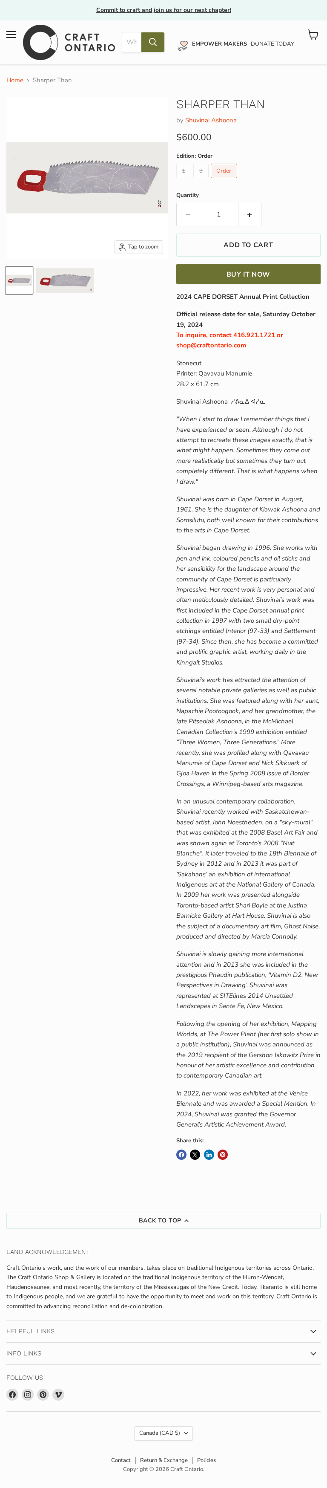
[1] (185, 180)
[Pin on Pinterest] (223, 1155)
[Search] (152, 42)
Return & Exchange (164, 1460)
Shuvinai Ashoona (211, 120)
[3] (202, 180)
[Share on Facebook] (181, 1155)
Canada (159, 1433)
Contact (121, 1460)
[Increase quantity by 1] (249, 214)
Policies (206, 1460)
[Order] (225, 180)
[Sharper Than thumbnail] (19, 280)
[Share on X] (195, 1155)
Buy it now (248, 274)
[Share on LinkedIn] (209, 1155)
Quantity (187, 195)
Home (14, 80)
